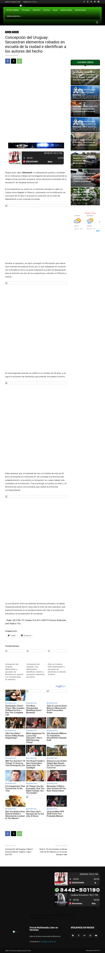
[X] (91, 1)
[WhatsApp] (19, 61)
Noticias (8, 32)
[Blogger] (73, 935)
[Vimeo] (94, 1)
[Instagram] (87, 1)
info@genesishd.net (48, 941)
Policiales (15, 32)
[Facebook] (84, 1)
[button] (97, 22)
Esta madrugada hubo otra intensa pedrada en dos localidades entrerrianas (85, 109)
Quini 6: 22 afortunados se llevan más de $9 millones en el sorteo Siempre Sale (53, 852)
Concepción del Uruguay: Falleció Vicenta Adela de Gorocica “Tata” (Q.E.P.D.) (84, 124)
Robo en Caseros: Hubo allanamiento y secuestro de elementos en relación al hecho (57, 669)
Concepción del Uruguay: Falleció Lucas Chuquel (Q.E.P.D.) (84, 92)
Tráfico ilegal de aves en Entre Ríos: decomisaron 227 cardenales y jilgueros (85, 142)
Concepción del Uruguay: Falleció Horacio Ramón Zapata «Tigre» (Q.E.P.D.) (19, 852)
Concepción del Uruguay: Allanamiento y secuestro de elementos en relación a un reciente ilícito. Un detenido (14, 671)
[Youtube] (98, 1)
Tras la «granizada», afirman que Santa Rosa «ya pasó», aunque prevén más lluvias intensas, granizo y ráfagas (84, 194)
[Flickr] (84, 935)
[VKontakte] (96, 935)
